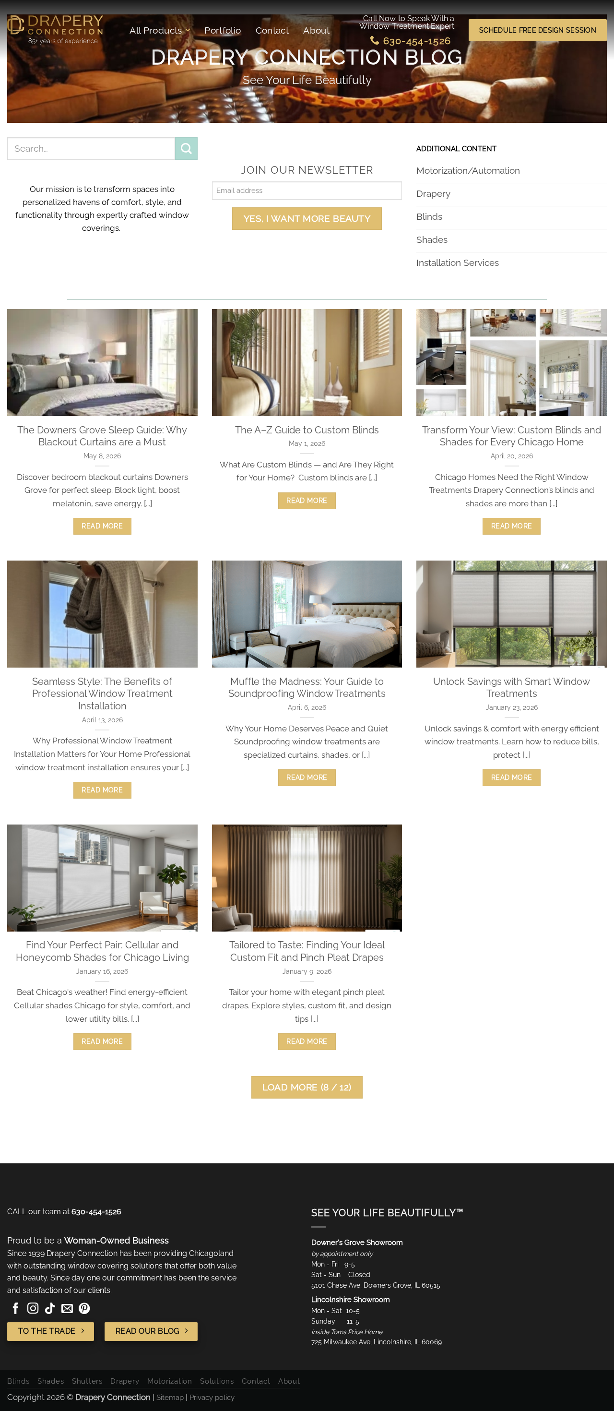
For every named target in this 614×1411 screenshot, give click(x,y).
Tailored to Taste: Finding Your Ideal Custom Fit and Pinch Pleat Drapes (307, 951)
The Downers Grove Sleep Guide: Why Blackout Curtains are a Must (102, 436)
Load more (307, 1087)
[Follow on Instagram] (33, 1309)
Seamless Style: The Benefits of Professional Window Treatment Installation (102, 694)
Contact (272, 30)
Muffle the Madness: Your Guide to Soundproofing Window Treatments (307, 688)
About (316, 30)
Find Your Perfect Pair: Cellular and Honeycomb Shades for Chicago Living (102, 951)
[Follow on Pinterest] (84, 1309)
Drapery (124, 1381)
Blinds (18, 1381)
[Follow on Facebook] (16, 1309)
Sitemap (170, 1397)
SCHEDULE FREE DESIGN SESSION (537, 30)
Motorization (169, 1381)
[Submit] (186, 148)
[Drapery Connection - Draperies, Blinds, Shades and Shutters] (55, 30)
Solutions (217, 1381)
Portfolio (222, 30)
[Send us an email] (67, 1309)
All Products (156, 30)
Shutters (87, 1381)
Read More (102, 526)
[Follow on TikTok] (50, 1309)
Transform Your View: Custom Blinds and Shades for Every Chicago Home (511, 436)
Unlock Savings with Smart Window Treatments (511, 688)
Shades (50, 1381)
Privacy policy (212, 1397)
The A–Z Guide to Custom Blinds (307, 430)
